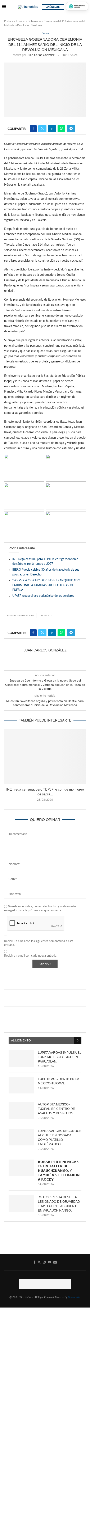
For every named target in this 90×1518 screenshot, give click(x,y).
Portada (8, 21)
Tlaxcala (46, 615)
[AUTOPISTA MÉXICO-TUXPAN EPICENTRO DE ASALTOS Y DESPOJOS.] (21, 1110)
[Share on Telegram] (71, 128)
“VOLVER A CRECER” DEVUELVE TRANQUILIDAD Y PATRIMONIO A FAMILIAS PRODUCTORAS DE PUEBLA (46, 585)
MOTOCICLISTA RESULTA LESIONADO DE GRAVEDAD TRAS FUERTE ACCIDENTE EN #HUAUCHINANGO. (59, 1203)
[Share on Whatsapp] (61, 128)
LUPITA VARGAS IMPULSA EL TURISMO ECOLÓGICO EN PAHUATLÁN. (59, 1057)
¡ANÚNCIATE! (52, 7)
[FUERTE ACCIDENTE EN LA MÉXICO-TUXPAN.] (21, 1085)
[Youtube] (49, 1262)
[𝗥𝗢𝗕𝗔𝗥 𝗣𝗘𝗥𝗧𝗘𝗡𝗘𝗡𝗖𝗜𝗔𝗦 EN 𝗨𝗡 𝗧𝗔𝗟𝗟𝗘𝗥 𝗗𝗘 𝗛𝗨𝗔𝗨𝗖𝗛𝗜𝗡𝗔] (21, 1168)
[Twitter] (39, 1262)
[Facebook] (34, 1262)
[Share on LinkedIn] (52, 128)
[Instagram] (44, 1262)
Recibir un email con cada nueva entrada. (30, 955)
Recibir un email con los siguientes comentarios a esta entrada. (38, 943)
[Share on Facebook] (33, 128)
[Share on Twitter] (42, 128)
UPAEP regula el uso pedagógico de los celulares (43, 595)
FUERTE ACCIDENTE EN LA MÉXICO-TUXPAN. (58, 1081)
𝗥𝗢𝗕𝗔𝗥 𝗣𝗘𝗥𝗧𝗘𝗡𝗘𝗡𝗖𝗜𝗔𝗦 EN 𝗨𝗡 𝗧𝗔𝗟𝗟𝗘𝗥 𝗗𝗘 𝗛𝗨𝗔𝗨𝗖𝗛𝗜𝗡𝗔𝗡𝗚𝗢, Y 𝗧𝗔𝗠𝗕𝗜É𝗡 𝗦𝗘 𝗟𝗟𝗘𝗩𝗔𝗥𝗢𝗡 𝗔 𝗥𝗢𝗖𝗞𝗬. (59, 1170)
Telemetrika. (74, 1297)
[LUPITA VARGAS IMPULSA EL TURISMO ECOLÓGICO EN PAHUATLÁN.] (21, 1058)
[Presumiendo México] (77, 6)
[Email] (55, 1262)
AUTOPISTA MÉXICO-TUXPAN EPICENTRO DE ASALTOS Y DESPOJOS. (56, 1109)
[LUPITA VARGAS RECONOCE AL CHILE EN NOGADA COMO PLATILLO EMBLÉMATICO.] (21, 1137)
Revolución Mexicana (20, 615)
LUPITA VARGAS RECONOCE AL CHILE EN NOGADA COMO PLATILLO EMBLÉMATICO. (59, 1137)
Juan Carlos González (40, 55)
